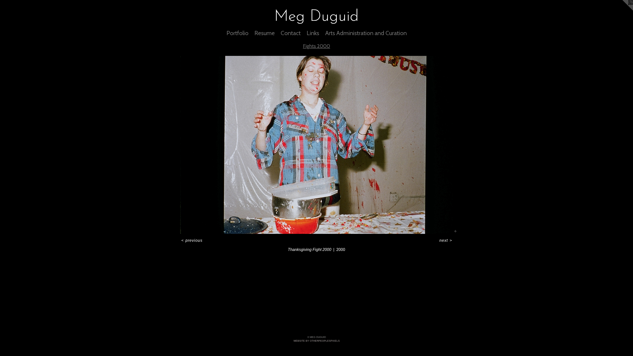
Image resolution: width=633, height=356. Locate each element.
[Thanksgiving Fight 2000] (316, 145)
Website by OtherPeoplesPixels (317, 340)
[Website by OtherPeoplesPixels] (623, 10)
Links (313, 33)
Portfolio (237, 33)
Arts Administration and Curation (366, 33)
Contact (291, 33)
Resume (264, 33)
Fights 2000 (316, 46)
